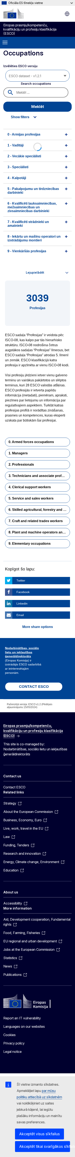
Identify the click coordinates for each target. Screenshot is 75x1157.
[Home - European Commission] (13, 13)
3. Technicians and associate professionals (39, 476)
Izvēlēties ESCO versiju (20, 66)
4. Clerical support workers (30, 487)
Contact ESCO (14, 787)
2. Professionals (21, 464)
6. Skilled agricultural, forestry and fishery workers (39, 509)
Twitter (20, 580)
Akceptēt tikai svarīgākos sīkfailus (44, 1146)
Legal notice (12, 1051)
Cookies (9, 1035)
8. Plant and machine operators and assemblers (39, 532)
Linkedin (22, 603)
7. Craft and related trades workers (36, 521)
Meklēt (37, 106)
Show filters (20, 117)
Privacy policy (14, 1043)
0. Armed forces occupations (31, 442)
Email (20, 615)
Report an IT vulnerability (22, 1018)
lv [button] (67, 13)
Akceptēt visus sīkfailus (39, 1134)
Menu (5, 42)
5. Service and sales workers (31, 498)
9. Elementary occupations (30, 543)
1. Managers (18, 453)
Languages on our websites (24, 1026)
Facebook (23, 592)
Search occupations (36, 83)
